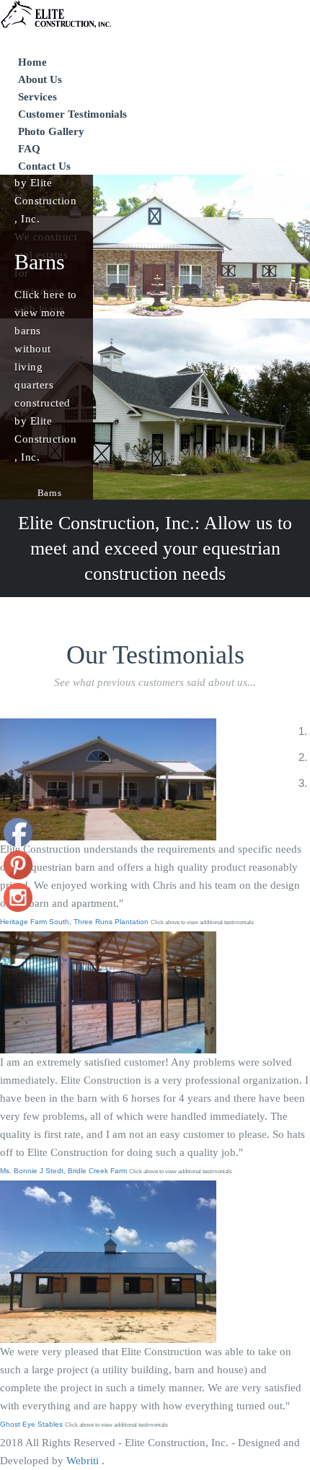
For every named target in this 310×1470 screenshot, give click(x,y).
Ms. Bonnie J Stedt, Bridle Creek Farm (64, 1171)
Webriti (84, 1460)
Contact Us (44, 166)
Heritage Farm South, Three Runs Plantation (75, 922)
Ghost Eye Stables (32, 1424)
